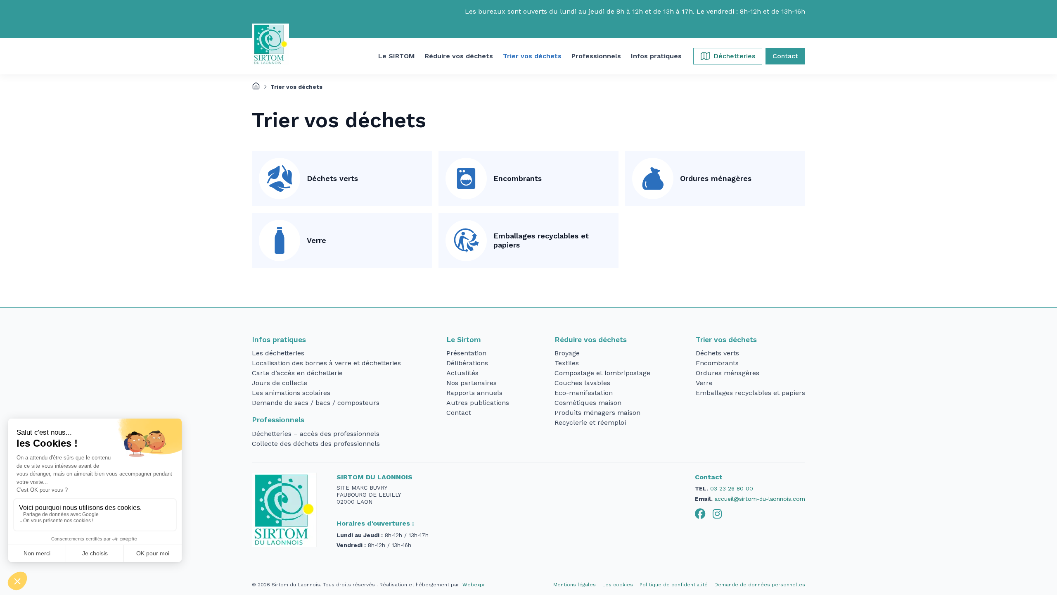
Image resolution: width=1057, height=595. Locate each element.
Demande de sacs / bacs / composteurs (315, 403)
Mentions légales (574, 585)
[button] (396, 56)
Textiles (567, 363)
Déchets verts (332, 178)
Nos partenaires (471, 383)
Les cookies (617, 585)
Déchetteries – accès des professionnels (315, 434)
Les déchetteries (278, 353)
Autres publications (477, 403)
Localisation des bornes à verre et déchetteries (326, 363)
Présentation (466, 353)
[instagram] (717, 514)
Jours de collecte (279, 383)
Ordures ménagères (715, 178)
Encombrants (517, 178)
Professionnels (278, 420)
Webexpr (473, 585)
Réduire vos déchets (591, 340)
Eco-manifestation (584, 393)
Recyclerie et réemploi (590, 422)
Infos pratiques (279, 340)
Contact (458, 412)
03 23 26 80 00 (731, 488)
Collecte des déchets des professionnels (316, 443)
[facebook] (700, 514)
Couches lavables (582, 383)
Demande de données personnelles (759, 585)
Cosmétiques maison (588, 403)
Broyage (567, 353)
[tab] (700, 514)
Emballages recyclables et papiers (541, 240)
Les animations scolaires (291, 393)
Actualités (462, 373)
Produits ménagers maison (597, 412)
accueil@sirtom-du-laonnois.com (760, 498)
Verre (316, 240)
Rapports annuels (474, 393)
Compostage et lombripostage (602, 373)
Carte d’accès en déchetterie (297, 373)
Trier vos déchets (726, 340)
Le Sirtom (463, 340)
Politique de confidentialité (674, 585)
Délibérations (467, 363)
